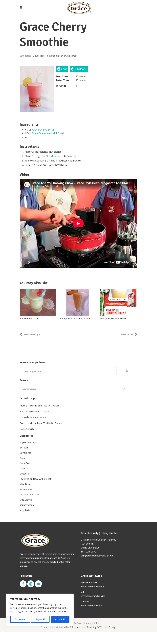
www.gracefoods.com (92, 586)
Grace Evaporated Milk (44, 133)
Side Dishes (26, 499)
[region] (40, 610)
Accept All (60, 619)
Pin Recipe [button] (80, 69)
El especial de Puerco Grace (34, 411)
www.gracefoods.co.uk (93, 595)
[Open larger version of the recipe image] (37, 89)
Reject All (40, 619)
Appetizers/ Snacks (30, 442)
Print (63, 69)
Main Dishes (26, 484)
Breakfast (25, 463)
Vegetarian (25, 510)
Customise (20, 619)
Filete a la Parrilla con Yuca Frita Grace (39, 405)
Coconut (24, 468)
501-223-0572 (88, 551)
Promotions (26, 489)
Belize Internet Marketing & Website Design (92, 627)
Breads (23, 457)
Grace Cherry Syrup (43, 129)
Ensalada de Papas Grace (33, 417)
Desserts (25, 473)
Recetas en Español (30, 494)
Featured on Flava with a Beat (61, 55)
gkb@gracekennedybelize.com (97, 555)
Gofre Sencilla (27, 428)
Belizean (24, 447)
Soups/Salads (27, 504)
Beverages (39, 55)
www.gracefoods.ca (91, 605)
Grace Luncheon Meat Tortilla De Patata (41, 423)
